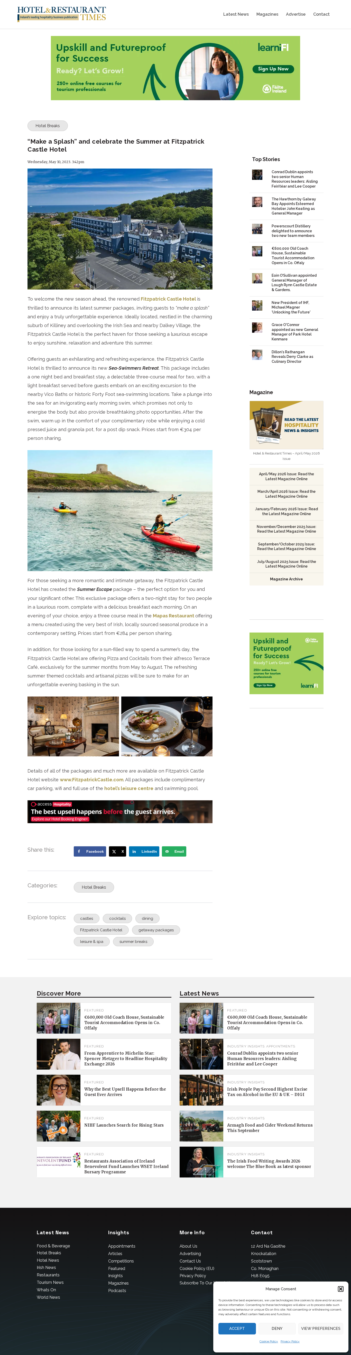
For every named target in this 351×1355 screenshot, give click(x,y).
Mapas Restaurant (173, 615)
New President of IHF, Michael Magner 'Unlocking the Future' (291, 307)
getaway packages (156, 930)
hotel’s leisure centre (128, 788)
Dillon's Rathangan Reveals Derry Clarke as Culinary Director (292, 357)
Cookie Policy (269, 1341)
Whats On (46, 1289)
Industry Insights (246, 1046)
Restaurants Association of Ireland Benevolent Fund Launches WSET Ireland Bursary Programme (126, 1166)
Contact (321, 14)
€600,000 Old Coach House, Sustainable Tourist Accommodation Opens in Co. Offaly (124, 1023)
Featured (94, 1010)
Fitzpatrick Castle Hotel (169, 299)
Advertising (190, 1253)
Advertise (296, 14)
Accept (237, 1328)
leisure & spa (91, 941)
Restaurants (48, 1275)
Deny (277, 1328)
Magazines (267, 14)
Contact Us (190, 1261)
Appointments (280, 1046)
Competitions (121, 1261)
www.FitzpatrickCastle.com (91, 779)
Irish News (46, 1267)
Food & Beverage (53, 1245)
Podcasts (117, 1290)
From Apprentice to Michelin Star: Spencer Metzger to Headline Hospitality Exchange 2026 (125, 1058)
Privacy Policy (290, 1341)
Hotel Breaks (47, 125)
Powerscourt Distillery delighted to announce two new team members (293, 231)
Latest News (236, 14)
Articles (115, 1253)
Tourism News (50, 1282)
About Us (188, 1246)
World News (48, 1297)
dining (147, 918)
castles (86, 918)
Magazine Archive (286, 579)
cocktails (117, 918)
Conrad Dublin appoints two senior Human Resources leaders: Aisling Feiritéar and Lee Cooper (262, 1058)
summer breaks (133, 941)
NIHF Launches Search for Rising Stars (124, 1125)
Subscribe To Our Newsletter (207, 1282)
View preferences (320, 1328)
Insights (115, 1275)
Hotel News (48, 1260)
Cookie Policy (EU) (197, 1268)
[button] (340, 1289)
